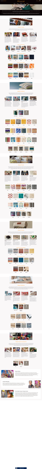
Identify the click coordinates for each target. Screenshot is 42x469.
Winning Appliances (21, 1)
